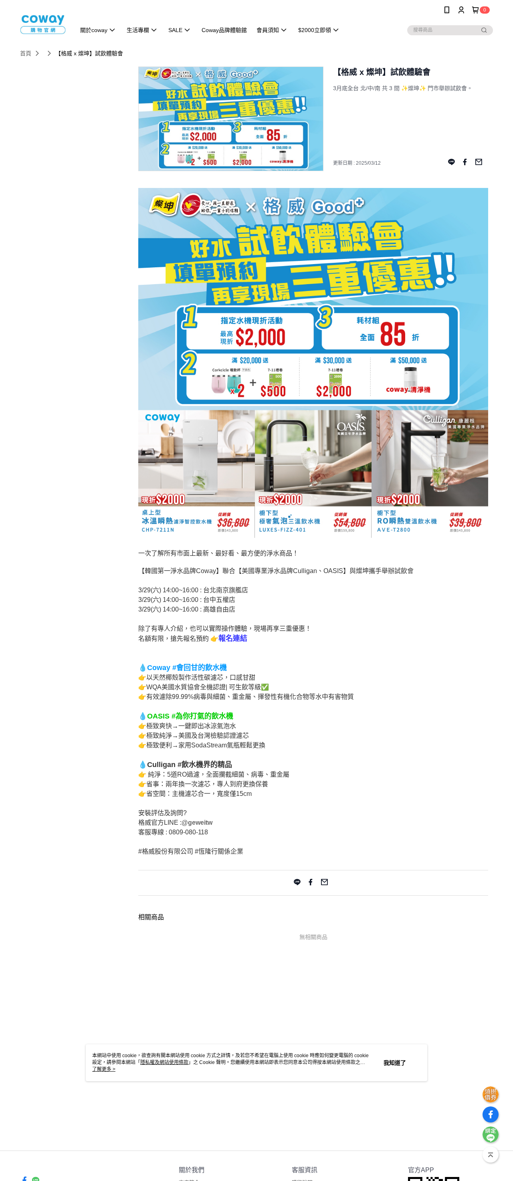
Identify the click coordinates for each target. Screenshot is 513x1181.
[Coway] (43, 21)
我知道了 (395, 1063)
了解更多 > (103, 1069)
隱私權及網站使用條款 (164, 1062)
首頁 (25, 53)
